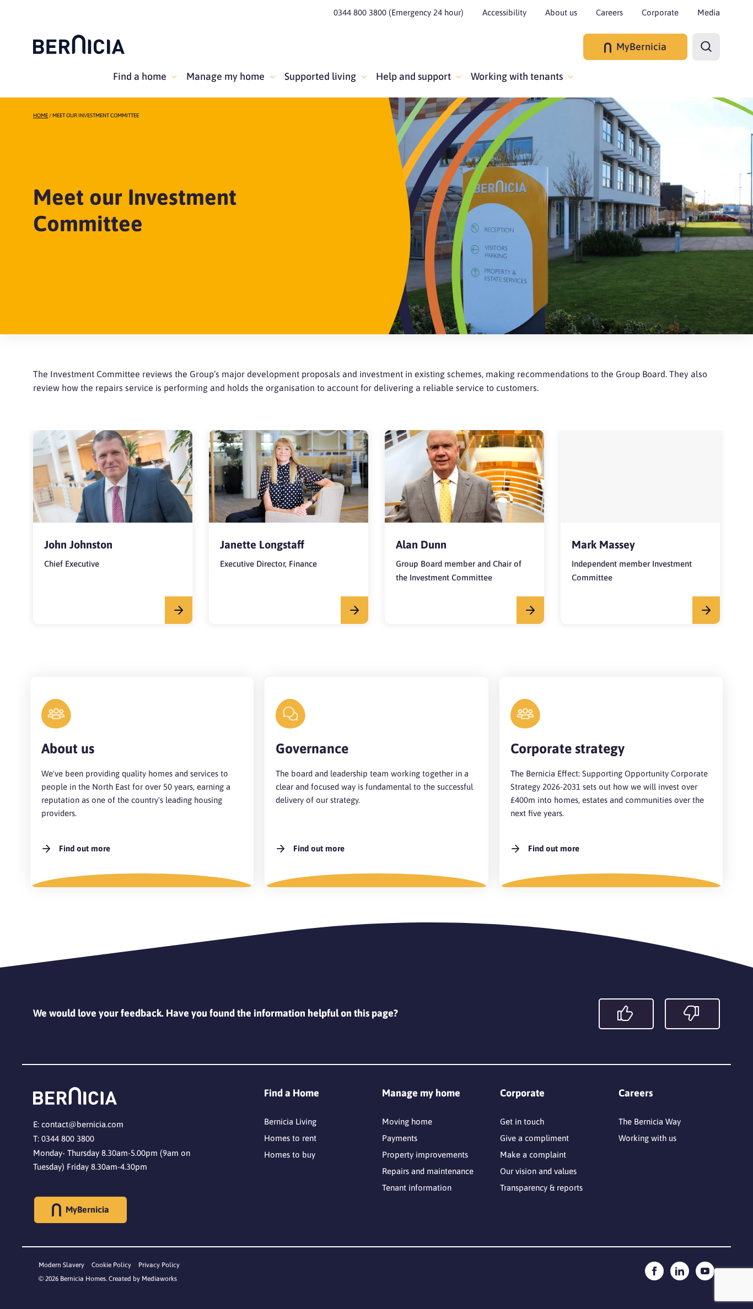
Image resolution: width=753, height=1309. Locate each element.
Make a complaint (533, 1154)
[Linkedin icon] (679, 1271)
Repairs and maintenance (428, 1171)
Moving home (407, 1121)
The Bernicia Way (649, 1121)
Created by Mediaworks (143, 1279)
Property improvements (425, 1154)
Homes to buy (289, 1154)
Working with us (647, 1138)
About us (561, 12)
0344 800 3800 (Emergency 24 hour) (399, 12)
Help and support (413, 76)
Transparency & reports (541, 1187)
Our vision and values (538, 1171)
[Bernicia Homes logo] (79, 44)
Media (708, 12)
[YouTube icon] (705, 1271)
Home (40, 115)
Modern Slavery (61, 1265)
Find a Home (291, 1093)
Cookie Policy (111, 1265)
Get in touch (522, 1121)
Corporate (660, 12)
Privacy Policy (159, 1265)
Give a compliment (534, 1138)
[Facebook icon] (654, 1271)
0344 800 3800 (67, 1138)
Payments (399, 1138)
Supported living (320, 76)
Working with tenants (517, 76)
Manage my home (225, 76)
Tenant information (416, 1187)
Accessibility (504, 12)
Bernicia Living (290, 1121)
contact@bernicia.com (82, 1124)
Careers (609, 12)
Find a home (139, 76)
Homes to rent (290, 1138)
